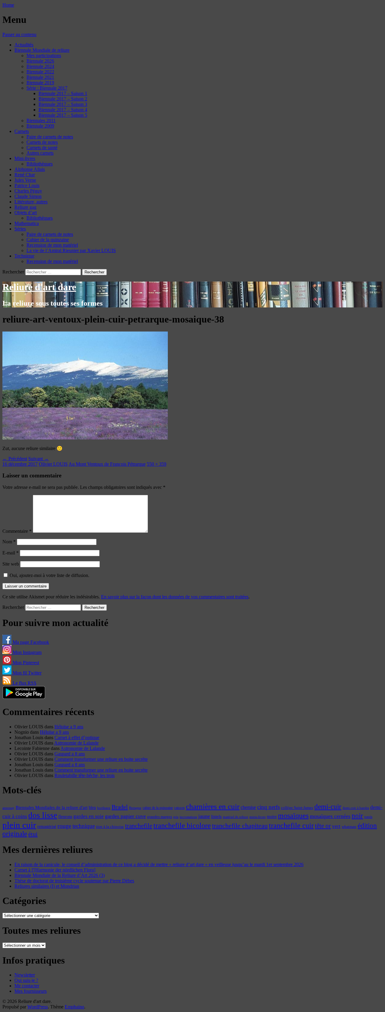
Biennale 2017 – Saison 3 (62, 104)
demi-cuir (327, 806)
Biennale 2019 (40, 82)
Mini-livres (24, 158)
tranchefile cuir (291, 825)
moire (272, 816)
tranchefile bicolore (182, 825)
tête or (323, 825)
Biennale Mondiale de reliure (41, 50)
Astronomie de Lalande (76, 742)
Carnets (21, 131)
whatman (349, 827)
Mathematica (26, 223)
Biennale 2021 (40, 77)
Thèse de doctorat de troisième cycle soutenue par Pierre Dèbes (74, 880)
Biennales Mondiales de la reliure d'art (52, 807)
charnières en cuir (212, 806)
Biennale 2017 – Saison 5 (62, 115)
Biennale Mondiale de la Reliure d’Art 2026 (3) (59, 875)
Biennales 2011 (41, 120)
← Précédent (14, 458)
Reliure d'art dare (39, 287)
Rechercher (13, 271)
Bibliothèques (39, 163)
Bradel (120, 807)
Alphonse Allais (29, 169)
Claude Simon (28, 196)
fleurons (65, 816)
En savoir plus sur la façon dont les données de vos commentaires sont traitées (174, 596)
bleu (92, 807)
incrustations (188, 817)
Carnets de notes (42, 142)
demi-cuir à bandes (356, 808)
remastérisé (46, 826)
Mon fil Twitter (26, 672)
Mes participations (43, 55)
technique (83, 826)
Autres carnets (40, 153)
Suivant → (38, 458)
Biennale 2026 (40, 60)
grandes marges (159, 816)
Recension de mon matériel (52, 245)
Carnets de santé (41, 147)
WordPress (37, 1006)
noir (357, 815)
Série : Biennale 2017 (46, 88)
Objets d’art (25, 212)
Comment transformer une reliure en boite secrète (101, 759)
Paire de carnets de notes (49, 136)
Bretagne (135, 808)
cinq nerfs (268, 807)
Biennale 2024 (40, 66)
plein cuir (19, 825)
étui (33, 834)
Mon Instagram (26, 652)
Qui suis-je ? (26, 980)
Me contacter (26, 985)
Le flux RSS (23, 683)
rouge (64, 825)
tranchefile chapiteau (240, 825)
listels (216, 816)
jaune (204, 816)
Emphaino (74, 1006)
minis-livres (257, 817)
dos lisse (42, 815)
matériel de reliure (235, 817)
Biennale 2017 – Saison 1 (62, 93)
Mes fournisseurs (30, 991)
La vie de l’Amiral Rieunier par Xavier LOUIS (71, 250)
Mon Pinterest (25, 662)
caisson (179, 808)
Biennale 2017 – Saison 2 (62, 98)
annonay (8, 808)
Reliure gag (25, 207)
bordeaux (103, 808)
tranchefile (138, 825)
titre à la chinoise (110, 826)
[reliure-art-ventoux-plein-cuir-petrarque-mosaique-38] (85, 437)
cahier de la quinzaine (158, 808)
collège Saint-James (297, 808)
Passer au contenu (19, 34)
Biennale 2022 (40, 71)
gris (175, 817)
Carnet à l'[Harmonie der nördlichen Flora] (54, 869)
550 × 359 (156, 464)
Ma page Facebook (30, 642)
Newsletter (24, 974)
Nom (9, 541)
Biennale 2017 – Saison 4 (62, 109)
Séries (20, 228)
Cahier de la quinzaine (47, 239)
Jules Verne (25, 180)
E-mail (10, 552)
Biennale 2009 (40, 125)
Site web (10, 563)
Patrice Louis (26, 185)
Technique (24, 255)
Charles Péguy (28, 190)
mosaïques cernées (330, 816)
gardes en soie (88, 816)
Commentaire (17, 531)
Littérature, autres (31, 201)
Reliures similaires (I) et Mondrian (46, 886)
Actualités (23, 44)
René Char (24, 174)
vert (336, 826)
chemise (248, 807)
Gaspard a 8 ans (69, 753)
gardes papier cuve (125, 816)
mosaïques (293, 815)
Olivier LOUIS (53, 464)
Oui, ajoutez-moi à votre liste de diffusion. (48, 575)
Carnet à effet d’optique (76, 737)
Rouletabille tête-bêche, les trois (84, 775)
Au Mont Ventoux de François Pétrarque (107, 464)
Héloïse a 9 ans (68, 726)
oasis (368, 817)
